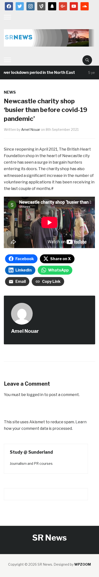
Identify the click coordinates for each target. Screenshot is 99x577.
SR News (49, 537)
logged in (35, 394)
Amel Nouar (30, 129)
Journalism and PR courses (31, 463)
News (10, 92)
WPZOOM (82, 564)
